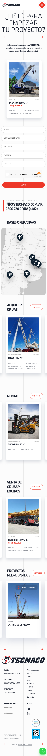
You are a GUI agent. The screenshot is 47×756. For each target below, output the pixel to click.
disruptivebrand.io (25, 745)
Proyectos (30, 684)
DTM (28, 677)
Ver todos (36, 307)
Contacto (30, 697)
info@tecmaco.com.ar (24, 205)
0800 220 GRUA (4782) (22, 209)
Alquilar (40, 744)
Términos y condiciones (12, 735)
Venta (29, 680)
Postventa (31, 694)
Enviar (23, 185)
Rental (29, 673)
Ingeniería (30, 687)
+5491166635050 (10, 693)
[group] (23, 344)
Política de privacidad (12, 739)
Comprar (40, 737)
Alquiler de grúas (33, 670)
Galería (29, 690)
